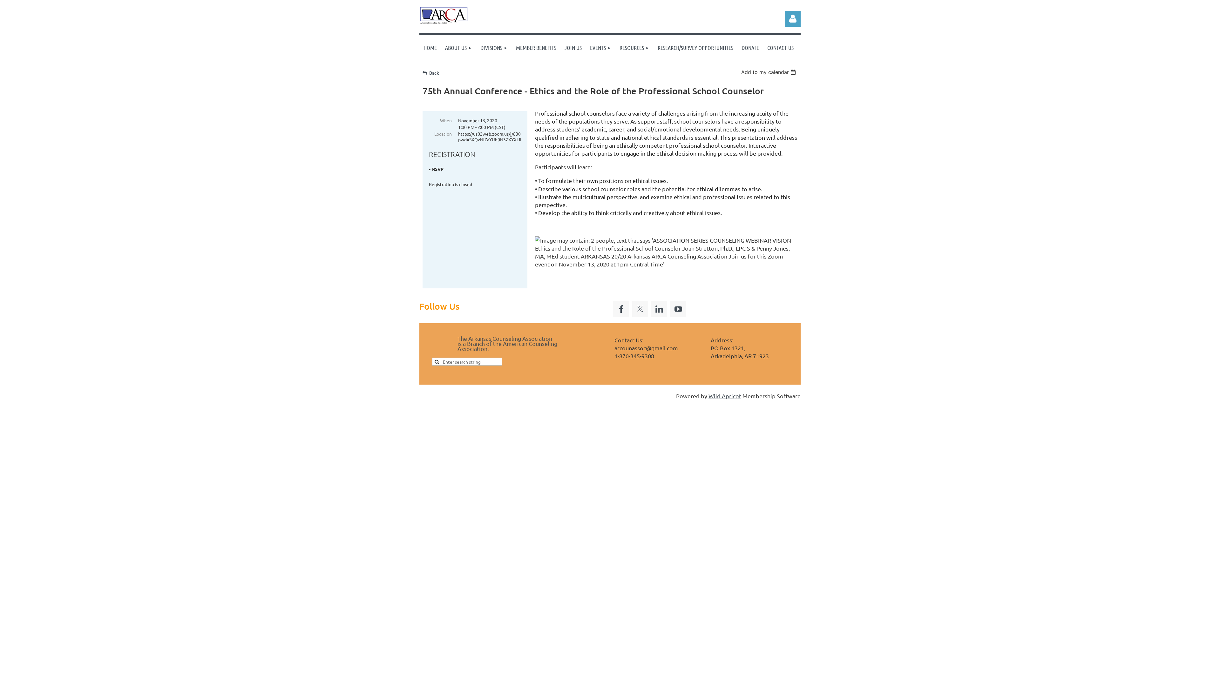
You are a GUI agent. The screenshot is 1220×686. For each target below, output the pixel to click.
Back (434, 73)
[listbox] (769, 72)
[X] (640, 309)
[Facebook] (621, 309)
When (446, 120)
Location (443, 134)
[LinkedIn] (659, 309)
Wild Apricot (724, 396)
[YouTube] (678, 309)
